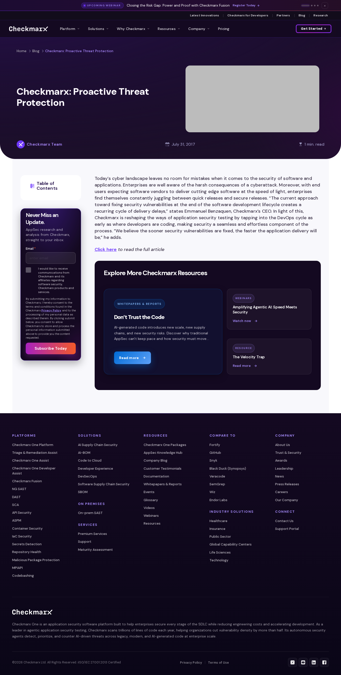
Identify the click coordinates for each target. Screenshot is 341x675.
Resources (167, 28)
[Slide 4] (318, 5)
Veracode (217, 476)
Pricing (223, 28)
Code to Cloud (89, 460)
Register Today (244, 5)
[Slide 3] (315, 5)
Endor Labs (218, 500)
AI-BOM (84, 453)
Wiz (212, 492)
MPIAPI (17, 568)
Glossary (151, 500)
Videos (149, 508)
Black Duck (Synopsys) (227, 468)
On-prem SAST (90, 513)
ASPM (16, 520)
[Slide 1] (305, 5)
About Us (282, 445)
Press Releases (287, 484)
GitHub (215, 453)
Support (84, 541)
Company (196, 28)
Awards (281, 460)
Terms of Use (218, 663)
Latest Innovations (204, 15)
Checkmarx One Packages (165, 445)
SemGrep (217, 484)
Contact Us (284, 521)
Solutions (96, 28)
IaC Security (22, 536)
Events (149, 492)
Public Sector (220, 536)
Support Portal (287, 529)
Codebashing (23, 575)
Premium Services (92, 534)
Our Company (286, 500)
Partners (283, 15)
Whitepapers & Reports (163, 484)
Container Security (27, 528)
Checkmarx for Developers (247, 15)
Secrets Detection (27, 544)
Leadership (284, 468)
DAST (16, 497)
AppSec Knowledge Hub (163, 453)
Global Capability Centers (230, 544)
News (279, 476)
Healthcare (218, 521)
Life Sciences (220, 552)
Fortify (214, 445)
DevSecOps (87, 476)
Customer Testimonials (162, 468)
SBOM (83, 492)
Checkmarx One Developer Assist (34, 470)
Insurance (217, 529)
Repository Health (26, 552)
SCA (15, 505)
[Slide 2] (311, 5)
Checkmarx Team (44, 144)
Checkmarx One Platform (32, 445)
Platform (67, 28)
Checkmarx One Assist (30, 460)
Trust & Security (288, 453)
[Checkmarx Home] (28, 28)
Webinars (151, 515)
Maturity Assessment (95, 550)
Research (320, 15)
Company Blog (155, 460)
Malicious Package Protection (36, 560)
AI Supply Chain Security (98, 445)
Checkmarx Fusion (27, 481)
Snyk (213, 460)
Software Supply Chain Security (103, 484)
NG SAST (19, 489)
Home (22, 51)
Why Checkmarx (131, 28)
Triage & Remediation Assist (35, 453)
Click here (106, 249)
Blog (302, 15)
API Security (22, 512)
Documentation (156, 476)
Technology (218, 560)
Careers (281, 492)
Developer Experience (95, 468)
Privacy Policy (51, 310)
